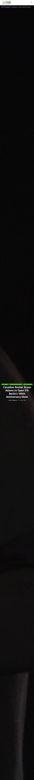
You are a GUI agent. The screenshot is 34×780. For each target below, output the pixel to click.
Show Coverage (28, 384)
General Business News (16, 384)
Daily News (5, 384)
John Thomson (13, 400)
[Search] (32, 2)
